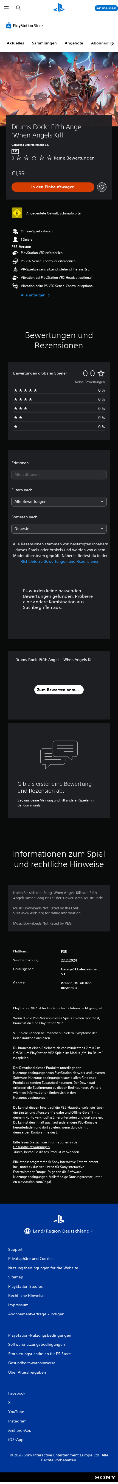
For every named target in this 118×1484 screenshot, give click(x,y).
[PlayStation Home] (59, 8)
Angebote (74, 43)
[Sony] (105, 1481)
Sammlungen (44, 43)
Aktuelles (15, 43)
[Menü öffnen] (6, 8)
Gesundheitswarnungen (31, 1147)
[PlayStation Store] (25, 25)
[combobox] (59, 474)
